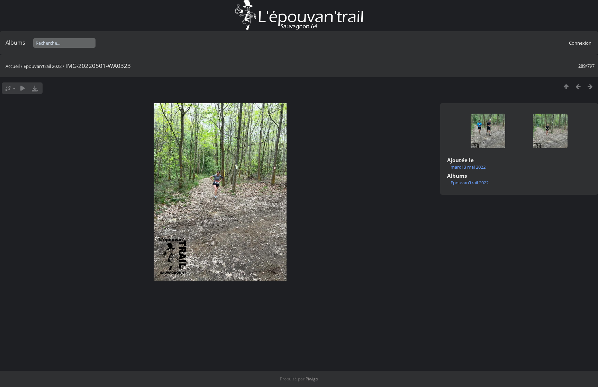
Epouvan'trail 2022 (43, 66)
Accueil (13, 66)
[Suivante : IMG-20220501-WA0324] (590, 86)
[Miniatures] (566, 86)
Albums (15, 42)
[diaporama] (23, 88)
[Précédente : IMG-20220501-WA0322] (578, 86)
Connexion (580, 43)
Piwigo (312, 379)
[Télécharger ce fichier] (35, 88)
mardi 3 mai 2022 (468, 167)
